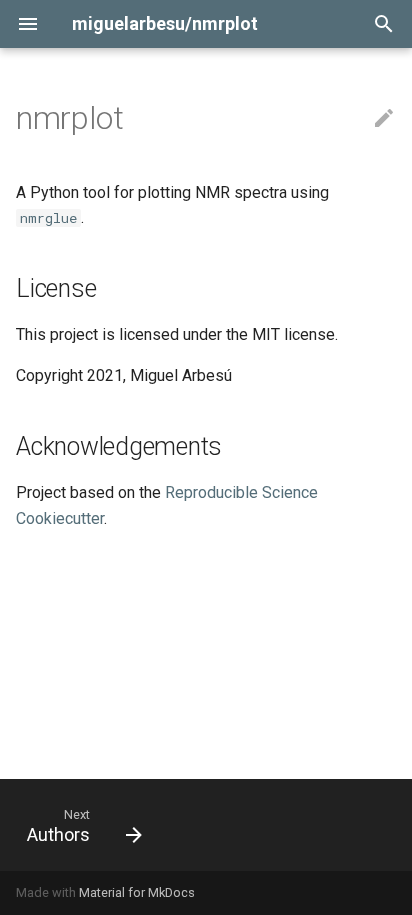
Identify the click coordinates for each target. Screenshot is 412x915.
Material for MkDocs (137, 892)
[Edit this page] (384, 119)
